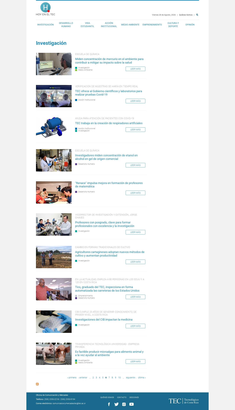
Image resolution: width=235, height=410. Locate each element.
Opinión (190, 24)
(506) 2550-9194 (68, 399)
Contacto (121, 397)
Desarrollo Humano (66, 25)
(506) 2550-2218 (51, 399)
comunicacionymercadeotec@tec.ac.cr (69, 403)
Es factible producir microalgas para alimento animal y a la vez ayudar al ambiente (109, 353)
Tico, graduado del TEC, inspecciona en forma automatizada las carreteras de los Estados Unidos (107, 288)
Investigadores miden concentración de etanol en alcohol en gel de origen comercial (106, 157)
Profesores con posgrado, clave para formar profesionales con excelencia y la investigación (104, 224)
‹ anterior (82, 377)
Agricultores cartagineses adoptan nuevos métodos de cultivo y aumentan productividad (110, 253)
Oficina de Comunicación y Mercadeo (52, 395)
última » (142, 377)
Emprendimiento (152, 24)
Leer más (135, 69)
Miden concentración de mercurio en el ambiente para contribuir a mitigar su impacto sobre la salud (109, 60)
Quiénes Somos (185, 15)
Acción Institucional (109, 25)
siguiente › (131, 377)
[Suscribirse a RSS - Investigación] (37, 384)
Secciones (134, 397)
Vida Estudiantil (87, 25)
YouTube (131, 404)
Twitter (116, 404)
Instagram (123, 404)
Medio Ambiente (130, 24)
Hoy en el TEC (45, 8)
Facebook (108, 404)
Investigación (45, 24)
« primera (71, 377)
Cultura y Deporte (173, 25)
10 (119, 377)
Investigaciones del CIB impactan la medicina (104, 319)
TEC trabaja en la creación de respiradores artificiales (108, 123)
